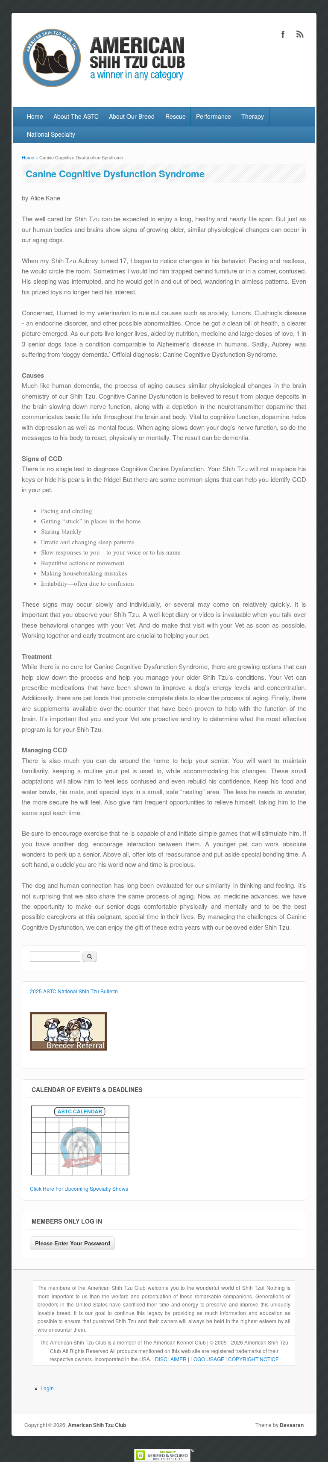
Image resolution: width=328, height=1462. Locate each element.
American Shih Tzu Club (97, 1425)
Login (47, 1388)
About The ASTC (76, 116)
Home (35, 116)
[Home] (102, 89)
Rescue (175, 116)
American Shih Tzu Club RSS (300, 34)
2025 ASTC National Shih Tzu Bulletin (74, 991)
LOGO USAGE (207, 1358)
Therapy (252, 116)
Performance (213, 116)
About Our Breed (132, 116)
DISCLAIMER (171, 1358)
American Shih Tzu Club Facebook (283, 34)
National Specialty (51, 134)
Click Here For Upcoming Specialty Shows (79, 1188)
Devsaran (292, 1425)
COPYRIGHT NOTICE (253, 1358)
